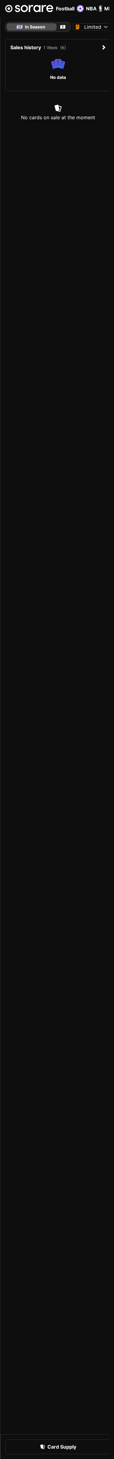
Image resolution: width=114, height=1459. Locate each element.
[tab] (63, 27)
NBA (91, 9)
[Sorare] (29, 8)
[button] (92, 27)
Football (65, 9)
